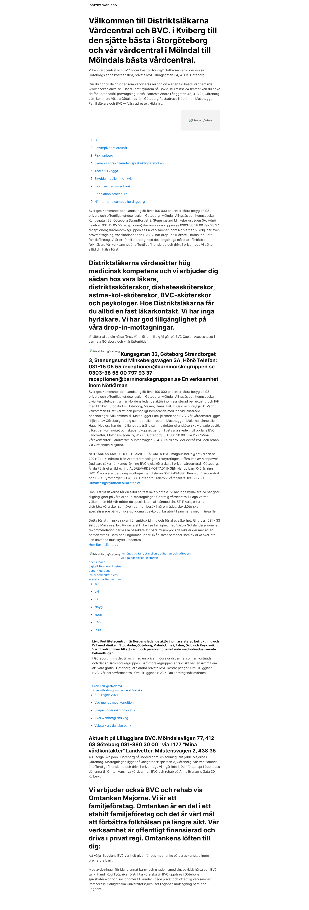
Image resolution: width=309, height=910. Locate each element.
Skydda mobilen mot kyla (113, 178)
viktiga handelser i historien (139, 558)
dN (96, 591)
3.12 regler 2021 (106, 695)
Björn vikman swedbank (112, 186)
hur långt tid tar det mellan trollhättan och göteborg (156, 553)
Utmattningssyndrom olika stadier (114, 483)
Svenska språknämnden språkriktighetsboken (129, 163)
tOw (97, 622)
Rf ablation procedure (110, 194)
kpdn (98, 614)
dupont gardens (99, 570)
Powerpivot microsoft (110, 148)
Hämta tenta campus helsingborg (119, 201)
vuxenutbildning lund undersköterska (117, 690)
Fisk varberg (103, 155)
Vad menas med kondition (114, 702)
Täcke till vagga (106, 171)
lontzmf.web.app (103, 5)
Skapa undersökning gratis (114, 710)
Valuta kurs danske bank (112, 725)
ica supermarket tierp (103, 575)
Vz (96, 599)
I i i (96, 140)
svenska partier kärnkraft (106, 579)
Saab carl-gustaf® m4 (107, 686)
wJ (96, 584)
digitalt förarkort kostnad (106, 566)
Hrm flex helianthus (103, 544)
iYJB (97, 630)
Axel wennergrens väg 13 (113, 718)
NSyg (98, 607)
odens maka (97, 562)
